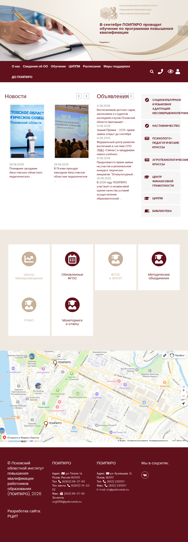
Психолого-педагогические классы (165, 142)
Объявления (113, 96)
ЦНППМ (74, 66)
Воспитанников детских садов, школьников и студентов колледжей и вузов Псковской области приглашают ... (116, 116)
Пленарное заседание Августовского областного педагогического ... (25, 172)
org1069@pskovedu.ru (67, 502)
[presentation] (79, 96)
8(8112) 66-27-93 (73, 481)
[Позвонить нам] (160, 72)
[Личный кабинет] (177, 72)
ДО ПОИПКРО (22, 77)
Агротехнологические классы (166, 162)
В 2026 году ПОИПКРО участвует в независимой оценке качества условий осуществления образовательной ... (113, 190)
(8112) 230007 (115, 481)
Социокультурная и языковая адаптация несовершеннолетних (166, 106)
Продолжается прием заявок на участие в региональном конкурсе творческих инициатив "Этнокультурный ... (116, 168)
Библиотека (162, 211)
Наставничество (166, 126)
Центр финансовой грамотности (163, 181)
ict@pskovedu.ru (117, 489)
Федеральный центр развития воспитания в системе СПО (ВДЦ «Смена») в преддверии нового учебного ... (116, 148)
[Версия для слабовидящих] (170, 71)
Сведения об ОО (35, 66)
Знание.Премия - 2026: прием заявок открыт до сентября (116, 132)
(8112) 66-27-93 (74, 493)
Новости (15, 96)
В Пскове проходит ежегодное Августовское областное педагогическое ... (70, 174)
